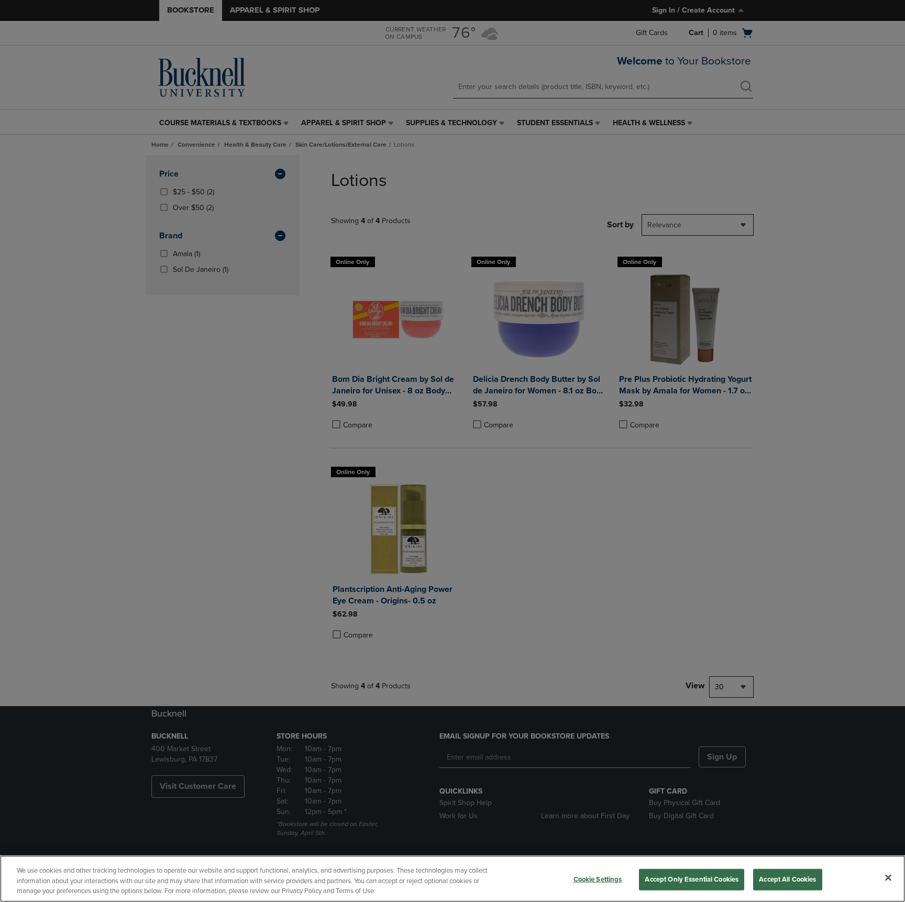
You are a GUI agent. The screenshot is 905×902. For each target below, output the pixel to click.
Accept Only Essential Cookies (691, 879)
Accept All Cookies (787, 879)
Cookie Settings (597, 879)
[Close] (888, 877)
